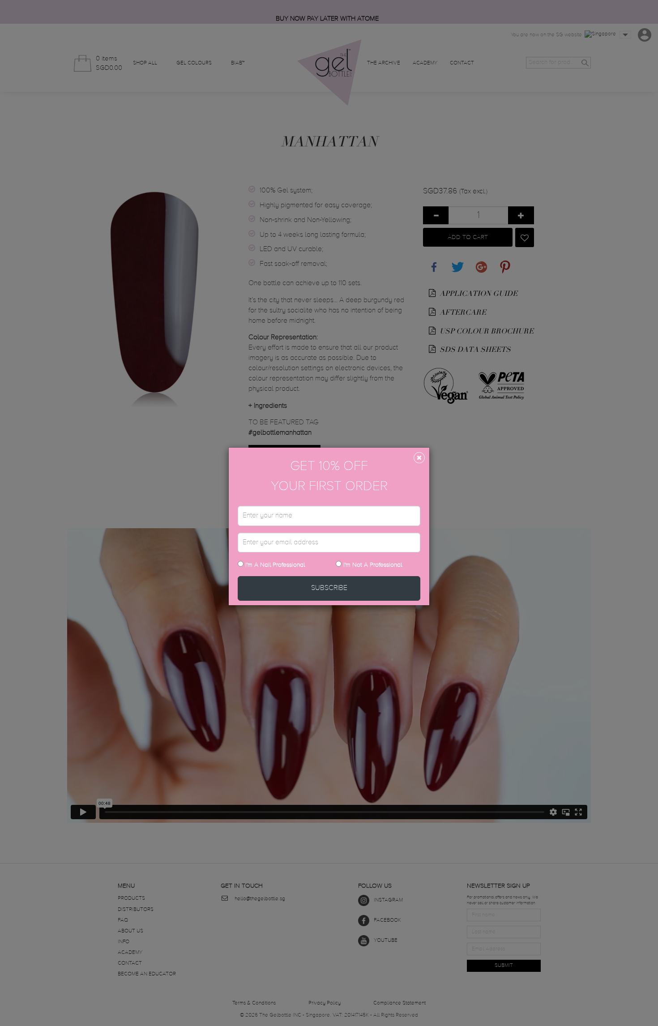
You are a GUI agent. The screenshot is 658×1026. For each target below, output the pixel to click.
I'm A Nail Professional (274, 565)
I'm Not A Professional (372, 565)
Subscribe (329, 588)
